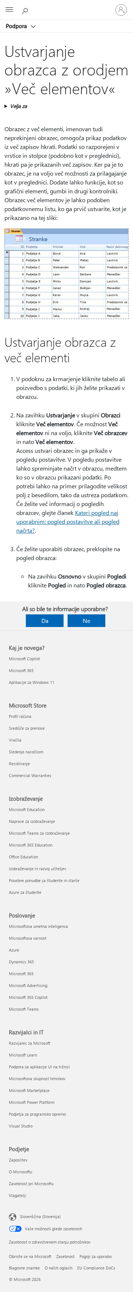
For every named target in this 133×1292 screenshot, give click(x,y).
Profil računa (20, 716)
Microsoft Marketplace (29, 1090)
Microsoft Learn (23, 1055)
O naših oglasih (58, 1268)
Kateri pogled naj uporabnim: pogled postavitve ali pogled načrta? (67, 521)
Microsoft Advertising (28, 985)
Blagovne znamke (24, 1268)
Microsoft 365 (21, 670)
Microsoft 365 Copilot (28, 997)
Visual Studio (21, 1126)
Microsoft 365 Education (30, 845)
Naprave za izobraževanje (32, 821)
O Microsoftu (20, 1171)
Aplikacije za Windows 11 (31, 682)
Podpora (17, 26)
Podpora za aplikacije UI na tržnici (39, 1066)
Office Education (23, 856)
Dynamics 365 (21, 961)
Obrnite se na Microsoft (30, 1256)
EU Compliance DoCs (96, 1268)
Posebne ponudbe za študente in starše (44, 880)
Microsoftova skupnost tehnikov (37, 1078)
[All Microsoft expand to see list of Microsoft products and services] (9, 10)
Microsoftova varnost (28, 938)
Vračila (15, 740)
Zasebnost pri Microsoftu (31, 1183)
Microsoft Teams (24, 1009)
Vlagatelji (17, 1195)
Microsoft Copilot (24, 658)
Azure (14, 950)
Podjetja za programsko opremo (37, 1114)
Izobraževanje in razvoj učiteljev (37, 868)
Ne (86, 620)
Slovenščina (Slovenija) (40, 1216)
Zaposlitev (18, 1160)
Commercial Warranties (30, 775)
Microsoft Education (27, 809)
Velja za (18, 105)
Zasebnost (65, 1256)
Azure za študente (25, 892)
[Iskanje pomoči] (26, 10)
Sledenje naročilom (26, 751)
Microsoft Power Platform (31, 1102)
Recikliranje (19, 763)
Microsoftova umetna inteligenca (38, 926)
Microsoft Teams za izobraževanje (39, 833)
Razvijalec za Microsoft (29, 1043)
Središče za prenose (27, 728)
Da (44, 620)
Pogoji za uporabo (95, 1256)
